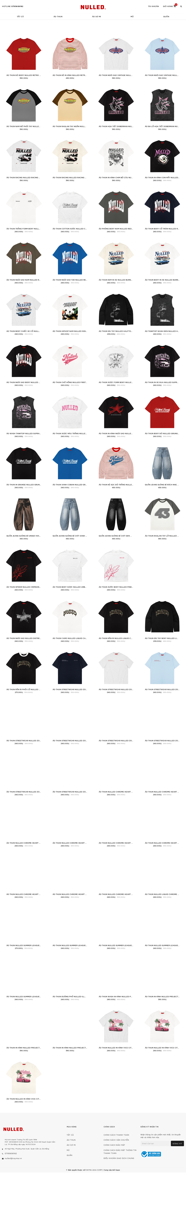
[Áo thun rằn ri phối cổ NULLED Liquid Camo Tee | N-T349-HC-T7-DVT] (23, 671)
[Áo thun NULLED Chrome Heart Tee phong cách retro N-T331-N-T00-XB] (23, 824)
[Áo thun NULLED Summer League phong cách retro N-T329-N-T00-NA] (70, 927)
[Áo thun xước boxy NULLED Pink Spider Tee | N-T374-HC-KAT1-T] (116, 568)
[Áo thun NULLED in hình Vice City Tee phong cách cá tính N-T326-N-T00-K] (23, 1080)
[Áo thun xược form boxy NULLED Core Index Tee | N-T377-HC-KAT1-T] (116, 364)
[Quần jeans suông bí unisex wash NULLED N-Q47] (23, 517)
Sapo (118, 1170)
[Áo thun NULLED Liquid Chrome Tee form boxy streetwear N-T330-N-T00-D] (162, 876)
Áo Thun (58, 16)
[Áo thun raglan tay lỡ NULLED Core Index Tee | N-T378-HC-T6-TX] (162, 517)
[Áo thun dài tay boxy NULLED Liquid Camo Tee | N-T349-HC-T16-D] (162, 620)
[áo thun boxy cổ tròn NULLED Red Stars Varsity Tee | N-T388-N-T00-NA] (162, 210)
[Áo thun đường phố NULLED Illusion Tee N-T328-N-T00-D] (70, 978)
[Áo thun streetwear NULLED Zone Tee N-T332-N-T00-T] (23, 722)
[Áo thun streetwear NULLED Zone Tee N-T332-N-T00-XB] (162, 671)
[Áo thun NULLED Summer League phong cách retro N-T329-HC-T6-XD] (23, 927)
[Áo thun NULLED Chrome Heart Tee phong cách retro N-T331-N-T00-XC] (162, 773)
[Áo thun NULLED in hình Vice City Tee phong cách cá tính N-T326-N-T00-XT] (116, 1029)
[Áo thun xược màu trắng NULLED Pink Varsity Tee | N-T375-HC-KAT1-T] (70, 415)
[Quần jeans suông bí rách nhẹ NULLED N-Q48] (162, 466)
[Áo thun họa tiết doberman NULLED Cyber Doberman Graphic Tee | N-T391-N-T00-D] (116, 108)
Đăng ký (177, 1144)
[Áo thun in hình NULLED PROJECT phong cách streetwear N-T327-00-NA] (23, 1029)
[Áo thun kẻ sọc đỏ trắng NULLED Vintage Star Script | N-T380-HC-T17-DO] (116, 466)
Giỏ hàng (170, 6)
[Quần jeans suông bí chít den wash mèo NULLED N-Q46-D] (116, 517)
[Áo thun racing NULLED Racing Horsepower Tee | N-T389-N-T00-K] (70, 159)
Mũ (132, 16)
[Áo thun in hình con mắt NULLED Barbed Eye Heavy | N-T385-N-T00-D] (162, 159)
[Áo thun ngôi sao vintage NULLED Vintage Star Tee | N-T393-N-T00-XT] (116, 57)
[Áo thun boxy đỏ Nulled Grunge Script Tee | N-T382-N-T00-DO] (162, 415)
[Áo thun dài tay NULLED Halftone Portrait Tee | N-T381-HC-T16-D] (116, 312)
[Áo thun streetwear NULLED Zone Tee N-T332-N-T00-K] (116, 722)
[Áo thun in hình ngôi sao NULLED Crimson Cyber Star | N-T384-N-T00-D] (116, 415)
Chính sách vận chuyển (116, 1140)
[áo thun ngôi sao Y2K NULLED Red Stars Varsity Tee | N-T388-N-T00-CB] (70, 261)
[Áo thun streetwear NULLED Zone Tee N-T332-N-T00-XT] (116, 671)
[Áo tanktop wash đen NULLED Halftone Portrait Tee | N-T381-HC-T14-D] (162, 312)
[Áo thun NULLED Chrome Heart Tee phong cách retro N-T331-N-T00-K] (162, 824)
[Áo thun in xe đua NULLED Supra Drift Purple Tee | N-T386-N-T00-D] (162, 364)
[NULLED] (93, 6)
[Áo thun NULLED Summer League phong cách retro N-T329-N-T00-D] (162, 927)
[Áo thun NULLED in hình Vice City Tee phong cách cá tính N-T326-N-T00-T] (162, 1029)
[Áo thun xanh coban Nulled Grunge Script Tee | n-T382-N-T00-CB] (70, 466)
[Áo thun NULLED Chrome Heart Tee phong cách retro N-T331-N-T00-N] (116, 824)
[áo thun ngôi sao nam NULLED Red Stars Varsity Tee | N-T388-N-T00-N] (23, 261)
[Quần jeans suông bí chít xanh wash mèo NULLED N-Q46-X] (70, 517)
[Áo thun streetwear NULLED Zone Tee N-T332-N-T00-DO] (162, 722)
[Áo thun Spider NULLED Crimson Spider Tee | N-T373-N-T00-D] (23, 568)
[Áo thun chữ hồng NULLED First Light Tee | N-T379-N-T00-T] (70, 364)
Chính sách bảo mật (114, 1145)
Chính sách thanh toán (116, 1135)
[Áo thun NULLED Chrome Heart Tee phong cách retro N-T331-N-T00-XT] (116, 773)
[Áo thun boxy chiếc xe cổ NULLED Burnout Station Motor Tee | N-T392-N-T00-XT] (23, 312)
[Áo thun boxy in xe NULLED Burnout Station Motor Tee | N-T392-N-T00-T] (162, 261)
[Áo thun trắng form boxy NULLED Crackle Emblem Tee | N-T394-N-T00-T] (23, 210)
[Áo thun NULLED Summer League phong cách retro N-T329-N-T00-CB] (23, 978)
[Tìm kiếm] (181, 6)
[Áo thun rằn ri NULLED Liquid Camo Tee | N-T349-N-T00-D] (116, 620)
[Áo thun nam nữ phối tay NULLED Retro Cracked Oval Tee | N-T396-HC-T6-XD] (23, 108)
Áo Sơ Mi (96, 16)
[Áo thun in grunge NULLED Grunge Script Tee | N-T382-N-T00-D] (23, 466)
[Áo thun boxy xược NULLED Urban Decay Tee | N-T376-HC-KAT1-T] (70, 568)
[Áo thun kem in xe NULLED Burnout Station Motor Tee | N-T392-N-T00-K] (116, 261)
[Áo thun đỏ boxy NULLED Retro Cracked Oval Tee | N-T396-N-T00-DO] (23, 57)
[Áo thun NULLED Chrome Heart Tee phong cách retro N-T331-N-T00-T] (70, 824)
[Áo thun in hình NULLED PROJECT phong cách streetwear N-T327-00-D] (70, 1029)
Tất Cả (20, 16)
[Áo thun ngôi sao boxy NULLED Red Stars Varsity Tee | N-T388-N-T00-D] (23, 364)
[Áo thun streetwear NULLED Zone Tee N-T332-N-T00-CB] (70, 773)
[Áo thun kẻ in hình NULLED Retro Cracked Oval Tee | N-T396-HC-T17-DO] (70, 57)
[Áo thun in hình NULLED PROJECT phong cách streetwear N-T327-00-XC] (162, 978)
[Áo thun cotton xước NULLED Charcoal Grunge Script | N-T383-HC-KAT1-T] (70, 210)
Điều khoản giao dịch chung (119, 1158)
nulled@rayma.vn (13, 1158)
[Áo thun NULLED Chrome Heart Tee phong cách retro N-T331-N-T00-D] (116, 876)
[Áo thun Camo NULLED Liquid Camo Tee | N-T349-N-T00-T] (70, 620)
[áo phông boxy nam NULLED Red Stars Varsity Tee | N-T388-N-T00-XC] (116, 210)
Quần (166, 16)
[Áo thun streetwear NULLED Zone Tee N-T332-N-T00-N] (70, 722)
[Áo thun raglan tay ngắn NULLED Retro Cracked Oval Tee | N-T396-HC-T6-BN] (70, 108)
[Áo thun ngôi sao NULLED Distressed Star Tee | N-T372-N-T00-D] (23, 620)
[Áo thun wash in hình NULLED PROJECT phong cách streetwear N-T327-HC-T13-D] (116, 978)
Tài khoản (153, 6)
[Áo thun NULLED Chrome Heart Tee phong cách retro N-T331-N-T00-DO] (23, 876)
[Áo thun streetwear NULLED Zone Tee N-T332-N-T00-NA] (70, 671)
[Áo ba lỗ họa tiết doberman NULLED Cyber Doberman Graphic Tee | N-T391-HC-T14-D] (162, 108)
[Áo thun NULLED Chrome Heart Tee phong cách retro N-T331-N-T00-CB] (70, 876)
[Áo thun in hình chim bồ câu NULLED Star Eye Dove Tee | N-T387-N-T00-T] (116, 159)
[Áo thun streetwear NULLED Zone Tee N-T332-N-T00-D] (23, 773)
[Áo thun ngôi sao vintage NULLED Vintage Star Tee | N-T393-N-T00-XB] (162, 57)
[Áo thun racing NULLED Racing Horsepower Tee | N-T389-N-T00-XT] (23, 159)
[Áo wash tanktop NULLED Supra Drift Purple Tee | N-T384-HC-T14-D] (23, 415)
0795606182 (17, 6)
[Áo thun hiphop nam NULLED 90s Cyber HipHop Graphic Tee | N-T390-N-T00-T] (70, 312)
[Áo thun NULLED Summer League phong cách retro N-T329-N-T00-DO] (116, 927)
